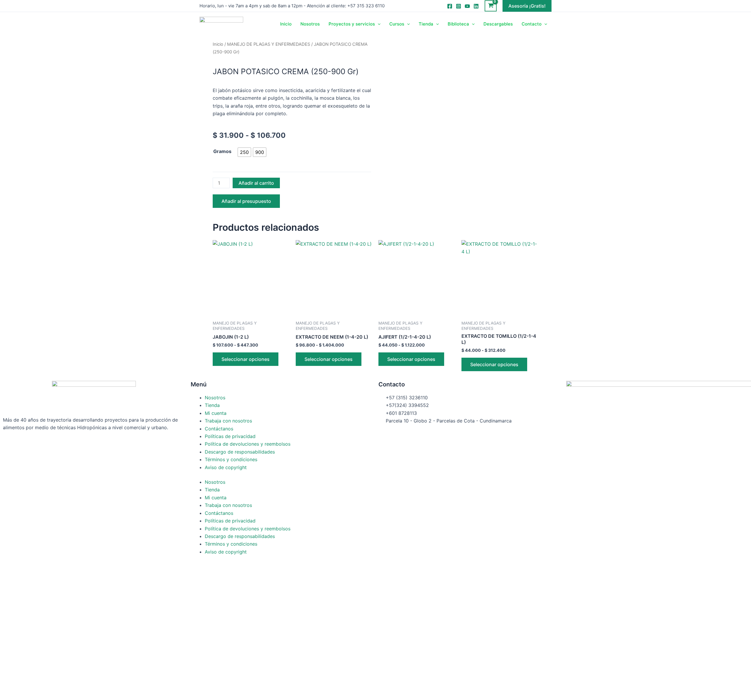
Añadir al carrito (256, 183)
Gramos (222, 151)
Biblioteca (458, 24)
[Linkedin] (476, 6)
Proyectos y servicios (352, 24)
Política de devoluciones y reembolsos (247, 444)
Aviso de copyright (226, 467)
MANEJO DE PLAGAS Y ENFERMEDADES (268, 44)
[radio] (244, 152)
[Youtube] (467, 6)
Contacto (532, 24)
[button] (527, 6)
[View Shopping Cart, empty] (491, 5)
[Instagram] (458, 6)
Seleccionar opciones (245, 359)
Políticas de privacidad (230, 436)
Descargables (498, 24)
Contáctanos (219, 429)
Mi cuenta (215, 413)
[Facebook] (449, 6)
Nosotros (310, 24)
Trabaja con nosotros (228, 421)
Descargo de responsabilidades (240, 452)
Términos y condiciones (231, 459)
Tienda (426, 24)
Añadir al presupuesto (246, 201)
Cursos (396, 24)
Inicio (286, 24)
